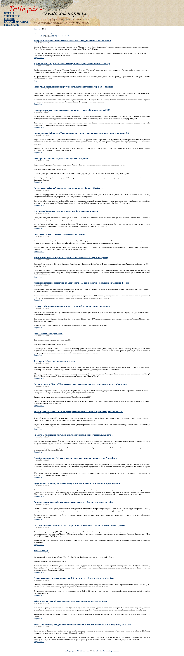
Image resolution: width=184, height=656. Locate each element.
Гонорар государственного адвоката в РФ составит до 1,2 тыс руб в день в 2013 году (74, 578)
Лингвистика (12, 15)
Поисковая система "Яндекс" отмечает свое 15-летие (59, 234)
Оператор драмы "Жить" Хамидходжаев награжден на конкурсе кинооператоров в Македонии (80, 383)
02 (66, 36)
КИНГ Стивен (41, 550)
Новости (9, 18)
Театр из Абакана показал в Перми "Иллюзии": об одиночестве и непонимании (72, 40)
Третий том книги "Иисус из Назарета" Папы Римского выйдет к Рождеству (71, 257)
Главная (9, 12)
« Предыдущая (71, 651)
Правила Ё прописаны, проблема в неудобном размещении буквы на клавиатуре (73, 434)
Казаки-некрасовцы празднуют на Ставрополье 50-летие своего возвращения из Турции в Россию (81, 282)
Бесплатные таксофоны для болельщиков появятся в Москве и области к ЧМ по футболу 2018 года (82, 624)
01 (69, 36)
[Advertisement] (15, 70)
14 (81, 651)
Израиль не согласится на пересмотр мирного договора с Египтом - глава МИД (72, 109)
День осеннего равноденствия (48, 333)
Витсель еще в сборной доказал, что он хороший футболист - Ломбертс (68, 187)
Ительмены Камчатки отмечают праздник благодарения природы (66, 211)
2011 (45, 33)
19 (97, 651)
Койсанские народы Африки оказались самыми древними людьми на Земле (70, 601)
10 (41, 36)
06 (53, 36)
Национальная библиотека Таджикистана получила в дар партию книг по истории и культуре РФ (81, 133)
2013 (35, 33)
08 (47, 36)
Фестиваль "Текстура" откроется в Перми (54, 360)
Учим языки (11, 24)
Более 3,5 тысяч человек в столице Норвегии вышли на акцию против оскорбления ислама (78, 411)
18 (94, 651)
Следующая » (114, 651)
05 (56, 36)
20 (101, 651)
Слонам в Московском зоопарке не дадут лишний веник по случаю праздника (72, 305)
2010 (50, 33)
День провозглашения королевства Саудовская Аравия (61, 158)
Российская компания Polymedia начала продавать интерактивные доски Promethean (75, 457)
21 (104, 651)
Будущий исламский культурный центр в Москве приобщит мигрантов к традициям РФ (77, 483)
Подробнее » (39, 57)
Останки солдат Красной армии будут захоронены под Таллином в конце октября (73, 502)
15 (84, 651)
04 (59, 36)
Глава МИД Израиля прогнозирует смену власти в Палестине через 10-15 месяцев (73, 86)
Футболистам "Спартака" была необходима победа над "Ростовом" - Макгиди (72, 63)
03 (62, 36)
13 (78, 651)
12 (35, 36)
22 (107, 651)
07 (50, 36)
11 (38, 36)
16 (88, 651)
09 (44, 36)
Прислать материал (16, 21)
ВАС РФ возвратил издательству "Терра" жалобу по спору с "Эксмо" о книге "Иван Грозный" (80, 525)
